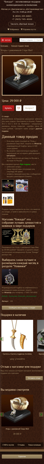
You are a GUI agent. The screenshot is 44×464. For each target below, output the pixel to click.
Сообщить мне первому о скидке (22, 308)
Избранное (14, 29)
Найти (39, 40)
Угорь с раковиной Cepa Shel (17, 429)
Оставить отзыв (34, 378)
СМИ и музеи (8, 445)
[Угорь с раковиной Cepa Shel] (22, 75)
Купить (8, 108)
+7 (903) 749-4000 (22, 19)
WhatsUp (37, 144)
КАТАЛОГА (11, 156)
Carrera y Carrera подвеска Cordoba (17, 354)
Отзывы (21, 445)
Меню (8, 40)
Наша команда (34, 445)
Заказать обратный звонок (22, 24)
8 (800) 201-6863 (22, 16)
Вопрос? (29, 108)
